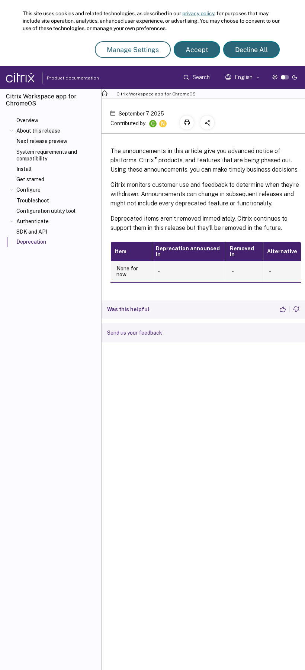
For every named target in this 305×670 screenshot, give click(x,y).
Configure (28, 190)
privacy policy (198, 13)
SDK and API (31, 232)
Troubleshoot (32, 201)
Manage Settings (133, 49)
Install (24, 169)
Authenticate (32, 221)
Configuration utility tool (46, 211)
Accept (197, 49)
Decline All (251, 49)
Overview (27, 120)
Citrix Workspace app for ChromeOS (156, 94)
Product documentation (63, 78)
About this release (38, 131)
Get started (30, 179)
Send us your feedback (134, 333)
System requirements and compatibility (46, 155)
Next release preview (41, 141)
